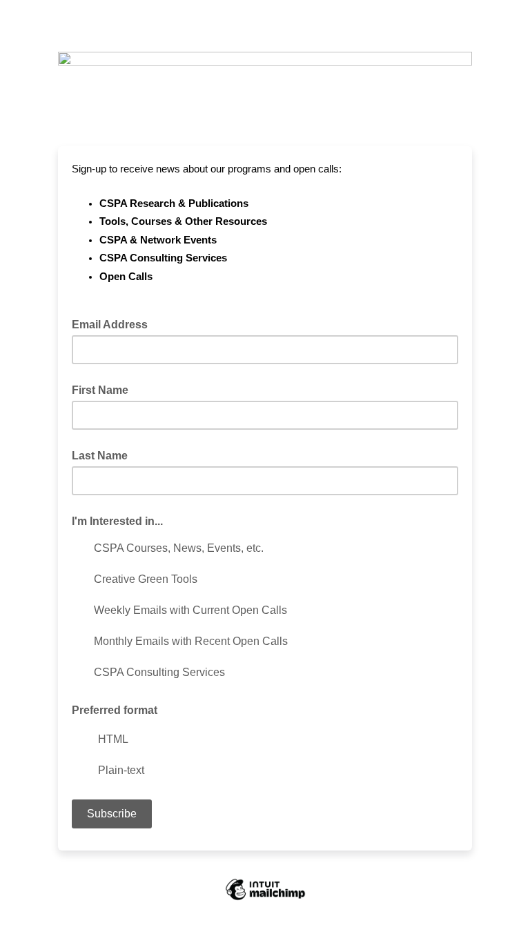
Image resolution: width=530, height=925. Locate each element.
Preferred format (114, 710)
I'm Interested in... (117, 521)
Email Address (114, 323)
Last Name (100, 455)
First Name (100, 390)
